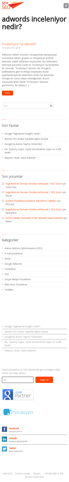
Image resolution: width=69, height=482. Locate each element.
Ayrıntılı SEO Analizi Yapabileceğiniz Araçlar (26, 138)
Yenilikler (8, 289)
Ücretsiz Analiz (22, 473)
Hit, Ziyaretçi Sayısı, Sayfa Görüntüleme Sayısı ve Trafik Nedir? (32, 151)
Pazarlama (10, 268)
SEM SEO (7, 473)
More (7, 93)
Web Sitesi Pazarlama (15, 284)
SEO (6, 274)
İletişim (36, 473)
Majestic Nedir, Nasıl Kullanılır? (20, 157)
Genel (7, 258)
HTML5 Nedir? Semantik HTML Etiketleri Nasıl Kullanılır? (34, 217)
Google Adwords (13, 263)
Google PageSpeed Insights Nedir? (22, 133)
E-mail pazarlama (13, 253)
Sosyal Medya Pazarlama (17, 279)
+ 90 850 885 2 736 (53, 473)
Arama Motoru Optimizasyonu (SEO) (23, 248)
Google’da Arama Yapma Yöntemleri (23, 144)
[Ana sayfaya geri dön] (13, 5)
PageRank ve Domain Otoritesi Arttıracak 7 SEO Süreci (33, 183)
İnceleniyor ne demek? (19, 43)
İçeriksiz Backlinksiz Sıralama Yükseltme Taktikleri (30, 200)
